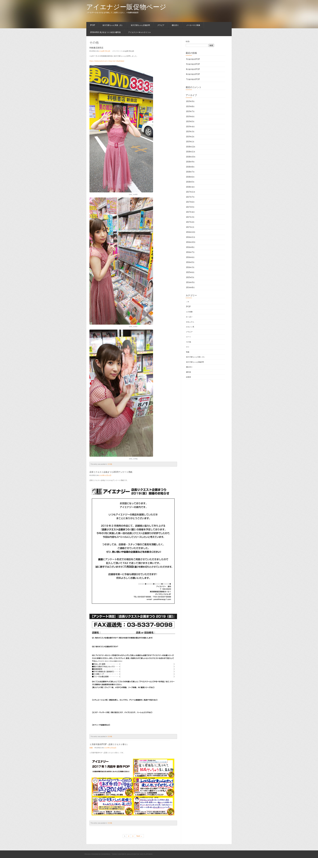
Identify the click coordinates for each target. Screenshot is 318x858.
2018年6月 (190, 177)
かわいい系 (190, 327)
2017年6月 (190, 202)
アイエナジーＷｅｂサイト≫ (139, 33)
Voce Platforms (146, 854)
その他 (109, 464)
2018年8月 (190, 167)
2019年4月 (190, 127)
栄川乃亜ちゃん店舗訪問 (140, 25)
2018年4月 (190, 187)
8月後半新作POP (193, 69)
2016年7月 (190, 252)
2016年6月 (190, 257)
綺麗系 (188, 377)
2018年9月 (190, 162)
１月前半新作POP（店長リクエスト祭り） (109, 745)
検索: (188, 42)
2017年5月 (190, 207)
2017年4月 (190, 212)
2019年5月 (190, 122)
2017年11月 (190, 192)
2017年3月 (190, 217)
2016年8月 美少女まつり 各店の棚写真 (105, 33)
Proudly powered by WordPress (97, 854)
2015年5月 (190, 278)
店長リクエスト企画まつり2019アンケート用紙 (110, 472)
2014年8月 (190, 288)
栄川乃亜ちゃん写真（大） (112, 25)
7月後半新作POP (193, 79)
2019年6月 (190, 117)
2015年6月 (190, 272)
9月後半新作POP (193, 59)
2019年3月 (190, 132)
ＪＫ (187, 302)
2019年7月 (190, 112)
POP (92, 25)
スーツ (188, 337)
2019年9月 (190, 102)
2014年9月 (190, 283)
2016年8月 (190, 247)
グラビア (160, 25)
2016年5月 (190, 262)
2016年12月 (190, 232)
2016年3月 (190, 267)
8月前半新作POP (193, 74)
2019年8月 (190, 107)
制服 (187, 352)
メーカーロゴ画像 (193, 25)
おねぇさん (190, 322)
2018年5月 (190, 182)
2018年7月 (190, 172)
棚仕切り (175, 25)
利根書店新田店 (96, 48)
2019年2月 (190, 137)
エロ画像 (189, 312)
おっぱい (189, 317)
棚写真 (188, 372)
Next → (139, 836)
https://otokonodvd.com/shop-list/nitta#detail (106, 61)
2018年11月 (190, 152)
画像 (91, 748)
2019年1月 (190, 142)
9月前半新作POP (193, 64)
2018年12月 (190, 147)
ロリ (187, 347)
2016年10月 (190, 242)
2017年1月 (190, 227)
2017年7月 (190, 197)
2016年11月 (190, 237)
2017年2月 (190, 222)
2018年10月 (190, 157)
